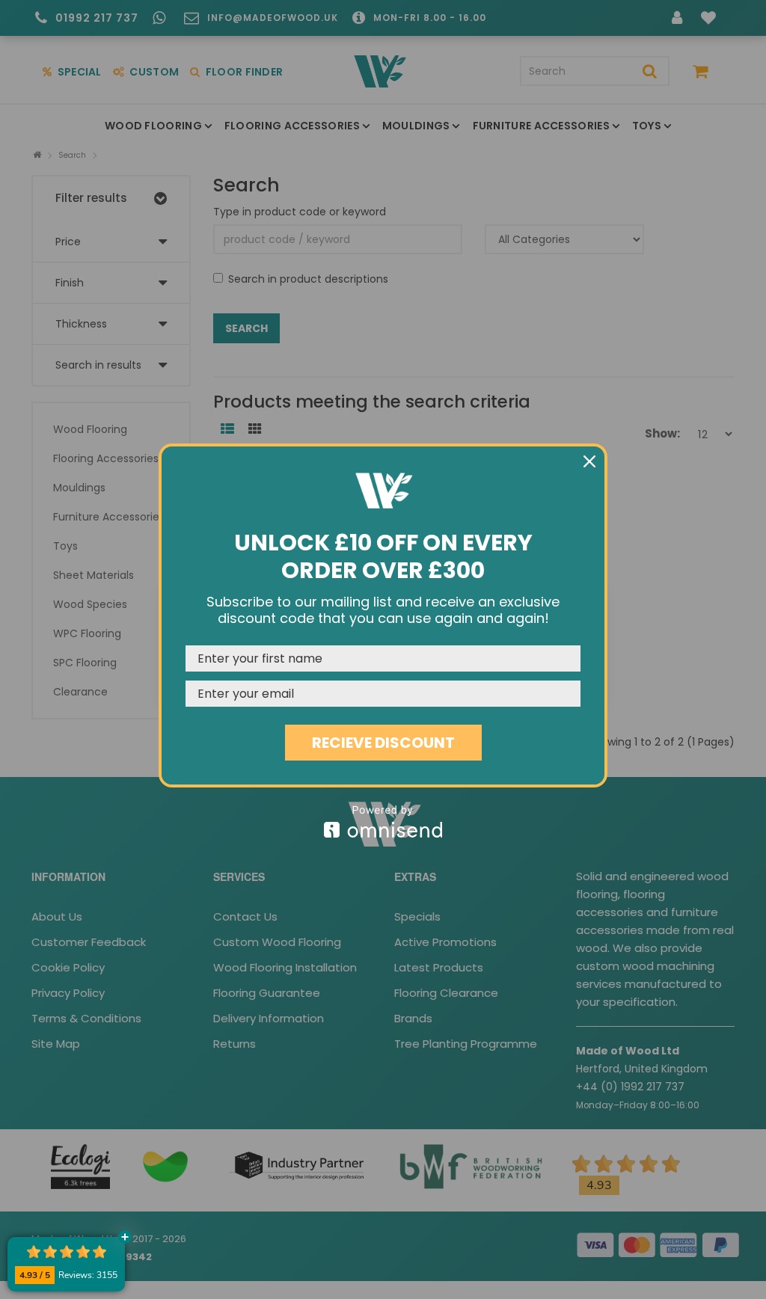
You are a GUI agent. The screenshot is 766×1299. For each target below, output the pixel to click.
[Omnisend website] (383, 821)
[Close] (589, 461)
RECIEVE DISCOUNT (383, 742)
